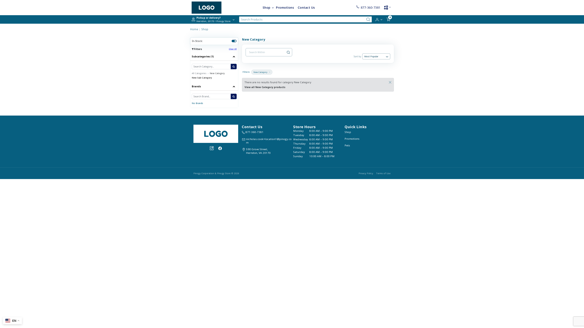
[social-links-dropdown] (387, 8)
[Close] (390, 82)
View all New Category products (265, 87)
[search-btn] (234, 66)
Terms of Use (383, 173)
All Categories (199, 73)
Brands (196, 86)
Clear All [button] (233, 49)
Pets (347, 145)
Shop (266, 7)
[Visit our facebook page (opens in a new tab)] (220, 148)
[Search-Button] (368, 19)
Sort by (357, 56)
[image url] (206, 7)
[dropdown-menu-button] (273, 7)
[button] (379, 19)
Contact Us (306, 7)
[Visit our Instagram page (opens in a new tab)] (212, 148)
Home (194, 29)
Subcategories (203, 56)
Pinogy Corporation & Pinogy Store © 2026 (216, 173)
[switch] (234, 41)
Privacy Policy (366, 173)
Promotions (285, 7)
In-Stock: (197, 41)
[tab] (214, 67)
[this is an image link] (215, 133)
